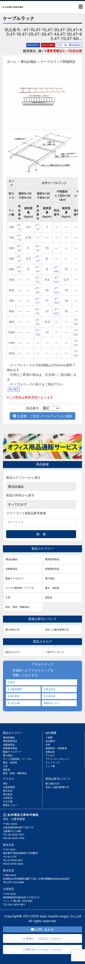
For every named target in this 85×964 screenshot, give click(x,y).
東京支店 (50, 689)
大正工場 (14, 703)
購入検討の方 (13, 629)
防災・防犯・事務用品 (17, 606)
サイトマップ (52, 762)
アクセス (50, 755)
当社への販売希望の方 (57, 629)
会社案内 (50, 741)
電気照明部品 (52, 559)
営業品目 (50, 751)
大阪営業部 (15, 689)
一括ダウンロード (54, 652)
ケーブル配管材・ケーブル (20, 587)
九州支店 (50, 696)
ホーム (11, 62)
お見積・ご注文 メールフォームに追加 (44, 416)
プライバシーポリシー (57, 758)
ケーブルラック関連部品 (58, 62)
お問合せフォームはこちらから (42, 949)
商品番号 (32, 408)
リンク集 (50, 766)
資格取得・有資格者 (56, 748)
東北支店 (14, 696)
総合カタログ (13, 652)
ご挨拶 (49, 737)
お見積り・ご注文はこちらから (42, 938)
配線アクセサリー (15, 578)
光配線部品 (11, 568)
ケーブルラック (19, 18)
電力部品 (50, 578)
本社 (12, 682)
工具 (8, 597)
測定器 (48, 597)
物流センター (52, 703)
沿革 (47, 744)
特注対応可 (33, 45)
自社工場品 (48, 45)
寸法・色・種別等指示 (69, 45)
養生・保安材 (52, 587)
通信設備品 (28, 62)
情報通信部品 (52, 568)
